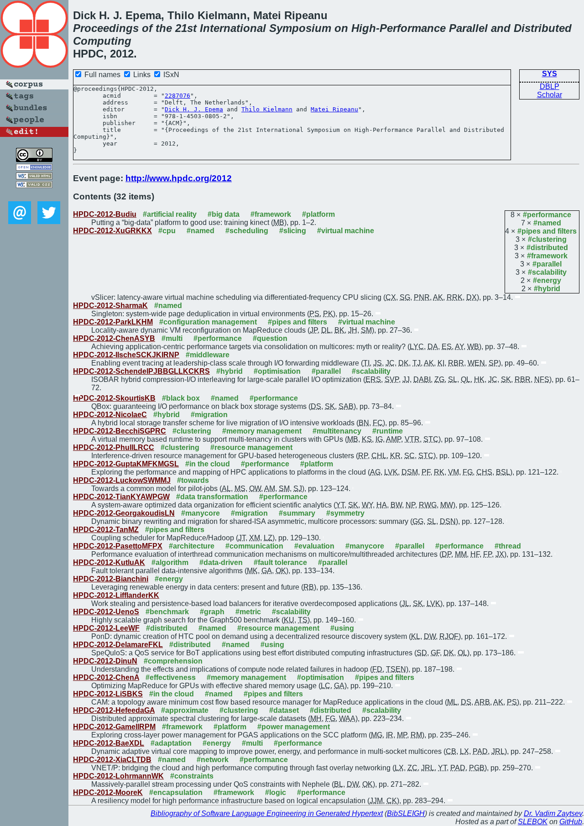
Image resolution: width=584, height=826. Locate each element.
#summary (297, 513)
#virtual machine (345, 231)
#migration (209, 414)
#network (213, 759)
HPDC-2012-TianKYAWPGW (121, 497)
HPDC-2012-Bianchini (110, 579)
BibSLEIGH (406, 813)
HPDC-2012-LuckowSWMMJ (122, 480)
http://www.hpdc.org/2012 (178, 178)
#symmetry (345, 513)
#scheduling (246, 231)
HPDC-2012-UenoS (106, 612)
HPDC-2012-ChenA (106, 677)
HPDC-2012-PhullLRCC (113, 447)
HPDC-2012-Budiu (104, 214)
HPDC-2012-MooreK (108, 792)
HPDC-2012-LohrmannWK (118, 776)
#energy (547, 280)
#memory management (262, 431)
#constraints (192, 776)
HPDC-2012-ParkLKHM (113, 322)
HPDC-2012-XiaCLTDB (112, 759)
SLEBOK (533, 822)
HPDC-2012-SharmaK (110, 305)
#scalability (547, 272)
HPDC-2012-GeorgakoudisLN (124, 513)
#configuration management (208, 322)
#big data (224, 214)
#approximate (185, 710)
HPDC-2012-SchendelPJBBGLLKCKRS (141, 371)
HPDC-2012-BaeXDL (108, 743)
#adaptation (171, 743)
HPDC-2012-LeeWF (106, 628)
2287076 (177, 95)
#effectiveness (171, 677)
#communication (254, 546)
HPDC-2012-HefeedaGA (114, 710)
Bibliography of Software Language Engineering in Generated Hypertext (267, 813)
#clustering (547, 239)
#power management (293, 727)
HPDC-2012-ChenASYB (114, 338)
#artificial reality (170, 214)
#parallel (547, 264)
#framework (547, 256)
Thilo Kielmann (266, 109)
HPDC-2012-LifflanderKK (116, 595)
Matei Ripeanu (334, 109)
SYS (549, 74)
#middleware (207, 355)
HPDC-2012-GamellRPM (114, 727)
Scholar (549, 95)
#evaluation (314, 546)
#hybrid (547, 289)
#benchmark (167, 612)
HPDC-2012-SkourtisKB (114, 398)
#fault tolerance (280, 562)
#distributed (547, 247)
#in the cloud (207, 464)
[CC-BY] (34, 159)
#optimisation (277, 371)
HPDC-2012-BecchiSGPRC (119, 431)
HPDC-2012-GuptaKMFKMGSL (126, 464)
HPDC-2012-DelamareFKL (118, 644)
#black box (181, 398)
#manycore (200, 513)
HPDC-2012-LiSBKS (108, 694)
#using (342, 628)
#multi (172, 338)
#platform (318, 214)
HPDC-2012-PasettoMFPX (117, 546)
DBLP (549, 86)
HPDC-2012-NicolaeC (110, 414)
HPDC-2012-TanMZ (106, 529)
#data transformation (212, 497)
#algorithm (169, 562)
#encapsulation (176, 792)
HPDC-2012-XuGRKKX (112, 231)
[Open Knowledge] (34, 168)
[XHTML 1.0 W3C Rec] (34, 177)
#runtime (387, 431)
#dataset (284, 710)
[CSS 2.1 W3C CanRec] (34, 195)
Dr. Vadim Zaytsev (553, 813)
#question (270, 338)
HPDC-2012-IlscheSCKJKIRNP (126, 355)
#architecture (191, 546)
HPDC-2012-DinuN (105, 661)
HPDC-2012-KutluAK (109, 562)
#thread (508, 546)
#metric (248, 612)
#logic (275, 792)
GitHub (570, 822)
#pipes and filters (547, 231)
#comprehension (173, 661)
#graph (212, 612)
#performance (547, 215)
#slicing (292, 231)
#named (547, 223)
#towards (193, 480)
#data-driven (221, 562)
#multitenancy (337, 431)
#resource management (251, 447)
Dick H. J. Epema (194, 109)
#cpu (167, 231)
